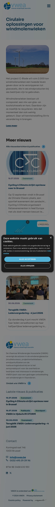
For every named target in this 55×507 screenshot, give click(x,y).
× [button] (51, 238)
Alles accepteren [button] (27, 259)
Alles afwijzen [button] (27, 266)
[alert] (27, 253)
